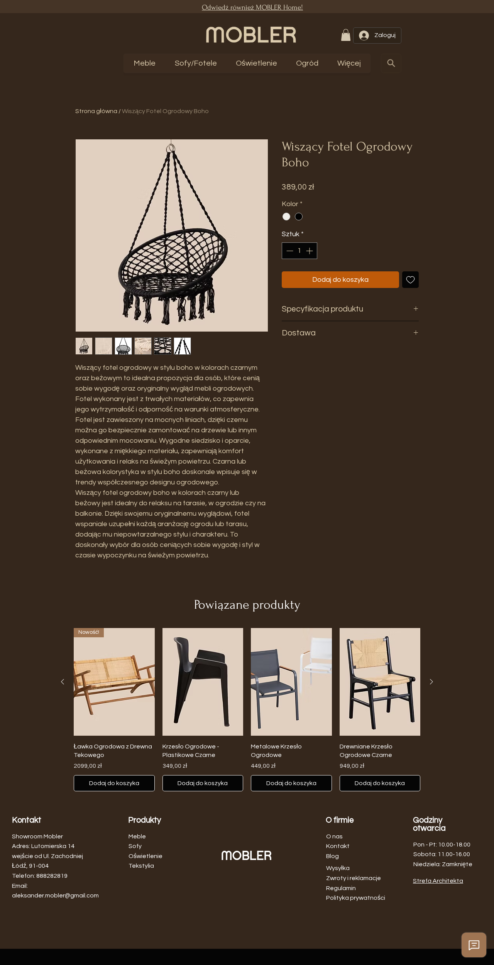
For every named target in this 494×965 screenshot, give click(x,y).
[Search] (391, 63)
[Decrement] (289, 251)
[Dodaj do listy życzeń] (410, 279)
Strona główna (96, 111)
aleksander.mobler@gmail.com (55, 895)
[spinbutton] (299, 251)
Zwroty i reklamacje (353, 878)
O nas (334, 836)
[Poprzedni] (62, 681)
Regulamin (341, 888)
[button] (346, 35)
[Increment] (310, 251)
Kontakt (338, 846)
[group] (247, 709)
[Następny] (431, 681)
